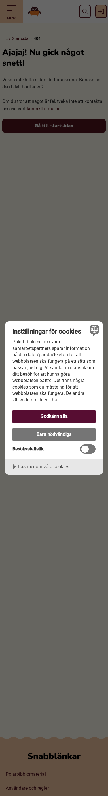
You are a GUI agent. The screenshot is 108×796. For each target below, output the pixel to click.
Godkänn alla (54, 416)
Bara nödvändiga (54, 434)
